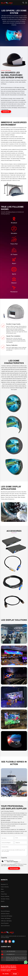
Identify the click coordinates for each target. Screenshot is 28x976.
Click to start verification (12, 861)
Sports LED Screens (5, 925)
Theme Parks (4, 894)
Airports (2, 901)
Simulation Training (6, 748)
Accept (15, 973)
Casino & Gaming (6, 662)
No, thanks (6, 973)
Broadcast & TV (5, 641)
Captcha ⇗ (18, 863)
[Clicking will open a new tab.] (26, 962)
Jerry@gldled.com (10, 954)
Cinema (3, 682)
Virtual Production (5, 923)
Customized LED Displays (6, 916)
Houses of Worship (6, 705)
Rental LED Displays (5, 911)
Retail (3, 726)
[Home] (7, 2)
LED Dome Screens (5, 913)
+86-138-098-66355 (10, 951)
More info (9, 970)
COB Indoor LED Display (6, 920)
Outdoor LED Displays (5, 918)
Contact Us (6, 111)
